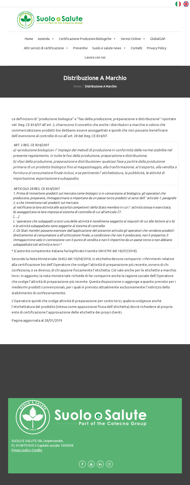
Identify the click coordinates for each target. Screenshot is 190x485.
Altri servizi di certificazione (44, 48)
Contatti (136, 48)
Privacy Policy (156, 48)
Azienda (44, 39)
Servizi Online (131, 39)
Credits (36, 450)
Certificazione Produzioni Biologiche (85, 39)
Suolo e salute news (106, 48)
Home (29, 39)
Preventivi (80, 48)
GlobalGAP (157, 39)
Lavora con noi (95, 57)
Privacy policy (21, 450)
